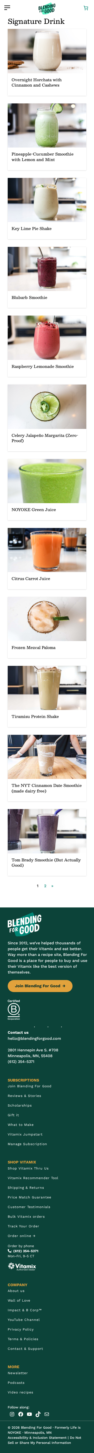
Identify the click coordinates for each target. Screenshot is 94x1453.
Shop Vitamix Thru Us (28, 1168)
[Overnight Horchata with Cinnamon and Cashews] (47, 62)
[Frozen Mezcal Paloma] (47, 627)
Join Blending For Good (40, 986)
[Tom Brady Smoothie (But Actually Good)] (47, 842)
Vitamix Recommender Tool (33, 1178)
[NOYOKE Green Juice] (47, 489)
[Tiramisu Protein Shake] (47, 696)
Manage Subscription (27, 1144)
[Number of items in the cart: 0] (86, 7)
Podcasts (16, 1383)
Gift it (13, 1115)
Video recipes (20, 1392)
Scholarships (20, 1105)
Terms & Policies (23, 1339)
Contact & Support (25, 1349)
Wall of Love (19, 1300)
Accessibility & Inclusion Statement (37, 1437)
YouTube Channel (24, 1320)
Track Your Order (23, 1226)
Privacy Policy (21, 1329)
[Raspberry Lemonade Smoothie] (47, 346)
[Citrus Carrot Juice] (47, 558)
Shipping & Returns (26, 1187)
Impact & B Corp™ (25, 1310)
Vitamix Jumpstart (25, 1134)
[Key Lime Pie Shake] (47, 208)
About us (16, 1291)
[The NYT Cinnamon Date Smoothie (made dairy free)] (47, 768)
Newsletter (18, 1373)
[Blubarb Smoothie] (47, 277)
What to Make (21, 1125)
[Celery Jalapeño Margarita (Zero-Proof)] (47, 418)
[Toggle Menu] (7, 8)
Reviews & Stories (24, 1096)
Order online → (22, 1236)
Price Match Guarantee (29, 1197)
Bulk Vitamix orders (26, 1216)
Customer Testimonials (29, 1207)
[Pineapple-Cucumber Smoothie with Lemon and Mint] (47, 136)
